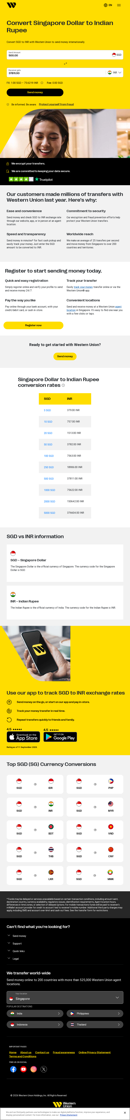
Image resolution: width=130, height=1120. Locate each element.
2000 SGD (49, 501)
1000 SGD (49, 490)
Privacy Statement (68, 1115)
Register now (33, 325)
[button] (107, 5)
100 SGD (49, 455)
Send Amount (14, 52)
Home (12, 1052)
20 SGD (48, 433)
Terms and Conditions (22, 1056)
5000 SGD (49, 512)
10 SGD (48, 421)
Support (17, 943)
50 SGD (48, 444)
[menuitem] (11, 5)
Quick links (19, 951)
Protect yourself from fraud (56, 104)
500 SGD (49, 478)
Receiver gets (15, 70)
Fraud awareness (64, 1052)
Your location (21, 993)
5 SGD (47, 410)
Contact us (42, 1052)
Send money (35, 92)
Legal (16, 958)
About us (25, 1052)
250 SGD (49, 467)
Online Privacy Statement (95, 1052)
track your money (83, 287)
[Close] (124, 1112)
